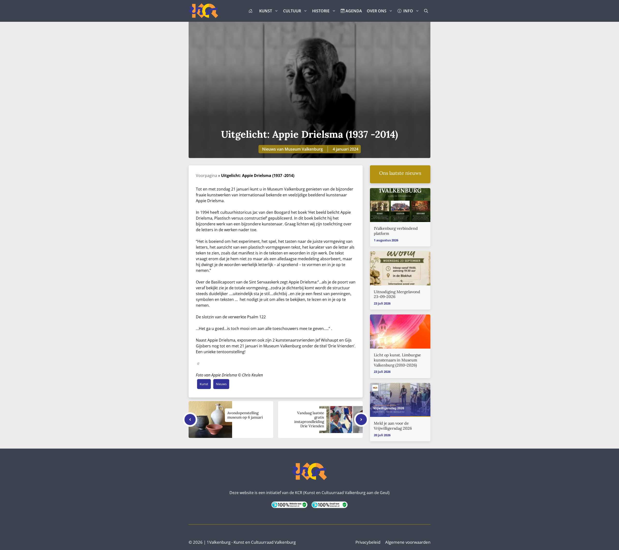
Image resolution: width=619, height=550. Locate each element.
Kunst (204, 384)
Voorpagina (206, 175)
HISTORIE (321, 11)
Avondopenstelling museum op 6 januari (245, 415)
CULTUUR (292, 11)
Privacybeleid (367, 542)
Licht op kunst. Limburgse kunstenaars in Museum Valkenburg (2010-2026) (397, 359)
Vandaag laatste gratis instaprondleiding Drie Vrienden (309, 419)
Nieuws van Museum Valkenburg (292, 149)
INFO (407, 11)
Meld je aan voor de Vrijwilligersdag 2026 (393, 426)
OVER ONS (376, 11)
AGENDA (353, 11)
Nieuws (221, 384)
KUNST (265, 11)
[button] (426, 11)
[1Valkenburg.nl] (204, 11)
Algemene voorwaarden (407, 542)
